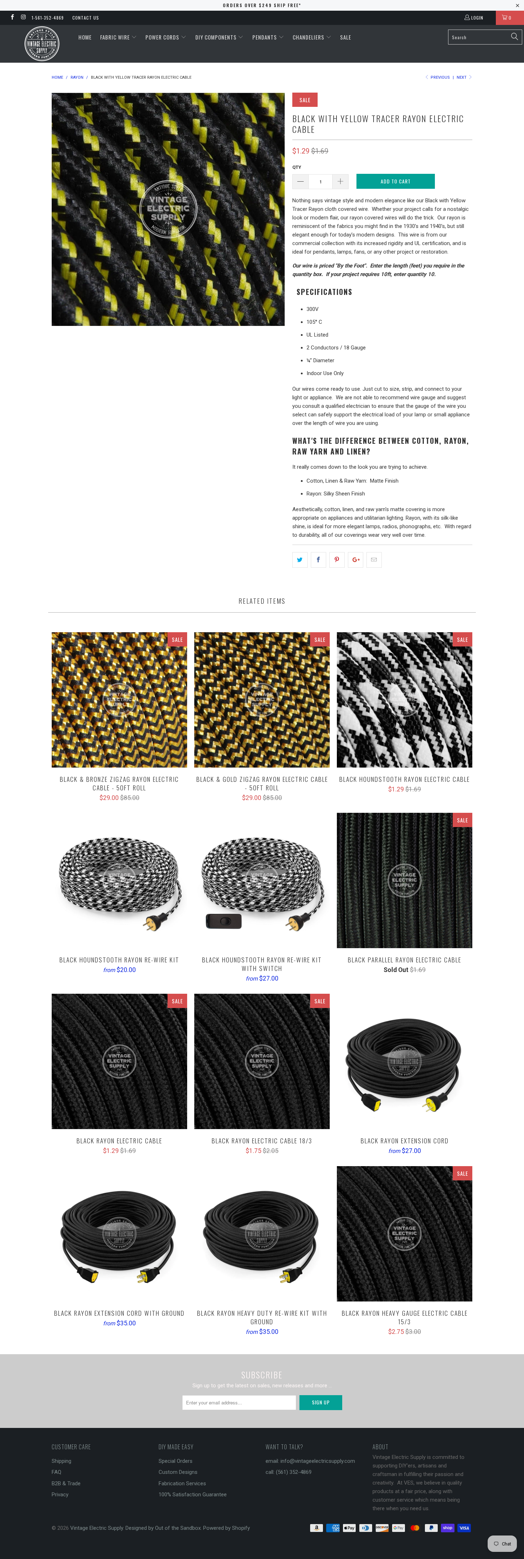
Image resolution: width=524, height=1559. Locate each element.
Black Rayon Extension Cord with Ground (119, 1233)
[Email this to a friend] (374, 560)
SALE (345, 37)
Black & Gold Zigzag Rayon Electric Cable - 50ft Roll (262, 700)
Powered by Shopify (226, 1528)
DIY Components (216, 37)
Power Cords (163, 37)
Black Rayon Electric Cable (119, 1061)
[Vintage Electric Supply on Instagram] (23, 17)
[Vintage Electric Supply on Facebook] (12, 17)
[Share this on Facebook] (318, 560)
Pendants (265, 37)
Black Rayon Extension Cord (404, 1061)
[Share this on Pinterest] (337, 560)
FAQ (56, 1472)
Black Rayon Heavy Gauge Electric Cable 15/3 (404, 1233)
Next (462, 77)
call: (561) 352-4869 (289, 1472)
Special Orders (175, 1461)
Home (85, 37)
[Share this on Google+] (355, 560)
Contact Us (85, 18)
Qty (296, 167)
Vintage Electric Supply (96, 1528)
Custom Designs (178, 1472)
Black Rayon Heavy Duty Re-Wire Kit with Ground (262, 1233)
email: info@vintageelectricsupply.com (310, 1461)
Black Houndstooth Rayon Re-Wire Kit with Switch (262, 880)
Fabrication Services (182, 1483)
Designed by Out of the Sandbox (163, 1528)
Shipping (61, 1461)
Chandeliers (309, 37)
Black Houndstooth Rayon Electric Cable (404, 700)
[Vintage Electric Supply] (42, 44)
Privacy (60, 1494)
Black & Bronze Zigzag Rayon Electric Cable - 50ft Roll (119, 700)
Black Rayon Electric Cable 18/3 (262, 1061)
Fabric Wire (115, 37)
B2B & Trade (66, 1483)
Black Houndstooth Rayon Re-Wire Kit (119, 880)
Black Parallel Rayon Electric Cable (404, 880)
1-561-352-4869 (48, 18)
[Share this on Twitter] (300, 560)
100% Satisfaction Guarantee (193, 1494)
